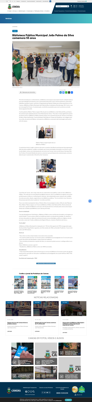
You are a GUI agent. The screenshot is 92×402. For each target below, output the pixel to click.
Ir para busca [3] (38, 1)
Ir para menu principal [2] (31, 1)
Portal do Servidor (81, 1)
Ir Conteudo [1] (23, 1)
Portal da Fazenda (81, 11)
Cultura (15, 31)
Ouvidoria (47, 11)
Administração (22, 11)
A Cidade (9, 11)
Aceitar (68, 400)
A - (12, 1)
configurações (58, 400)
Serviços (15, 11)
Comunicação (30, 11)
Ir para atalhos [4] (45, 1)
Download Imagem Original (17, 87)
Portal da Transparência (59, 11)
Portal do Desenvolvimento (71, 11)
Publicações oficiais (38, 11)
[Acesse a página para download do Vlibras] (50, 1)
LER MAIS (9, 331)
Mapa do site (79, 394)
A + (14, 1)
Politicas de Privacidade (30, 394)
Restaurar (18, 1)
